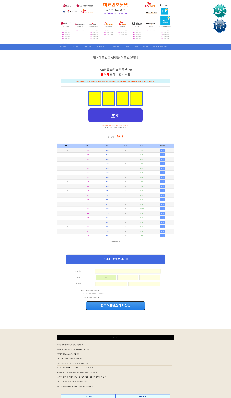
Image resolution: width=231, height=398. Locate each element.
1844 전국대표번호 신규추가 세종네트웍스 (69, 358)
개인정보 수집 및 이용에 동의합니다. (91, 297)
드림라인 (145, 47)
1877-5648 (88, 396)
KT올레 (136, 47)
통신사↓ (67, 146)
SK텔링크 (126, 47)
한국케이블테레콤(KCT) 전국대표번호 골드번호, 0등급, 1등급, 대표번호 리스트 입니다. (82, 377)
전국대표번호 (64, 47)
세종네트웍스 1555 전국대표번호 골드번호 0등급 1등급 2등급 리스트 (77, 372)
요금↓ (141, 146)
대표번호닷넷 (115, 4)
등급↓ (125, 146)
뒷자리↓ (108, 146)
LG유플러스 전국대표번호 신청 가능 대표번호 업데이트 (73, 349)
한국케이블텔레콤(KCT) (160, 47)
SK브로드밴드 (115, 47)
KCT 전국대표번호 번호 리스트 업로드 (68, 354)
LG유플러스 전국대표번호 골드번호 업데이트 (70, 345)
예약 (162, 150)
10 (119, 241)
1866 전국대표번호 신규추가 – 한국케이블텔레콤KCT (72, 363)
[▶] (121, 241)
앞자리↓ (87, 146)
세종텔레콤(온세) (101, 47)
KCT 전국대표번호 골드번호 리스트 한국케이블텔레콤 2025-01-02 (76, 386)
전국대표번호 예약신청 (115, 305)
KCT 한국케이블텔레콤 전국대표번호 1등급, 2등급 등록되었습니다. (76, 368)
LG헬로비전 (87, 47)
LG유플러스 (76, 47)
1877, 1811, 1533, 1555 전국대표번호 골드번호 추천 (72, 381)
